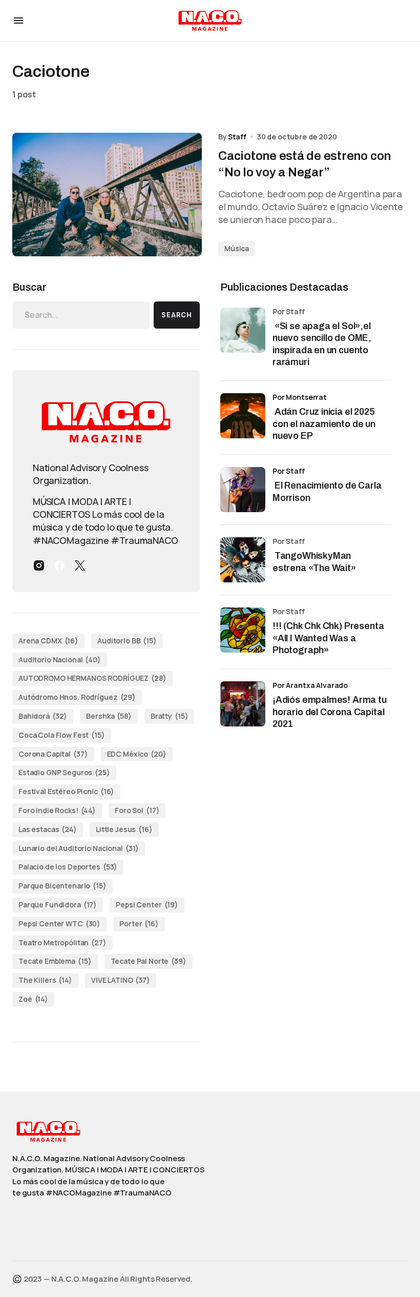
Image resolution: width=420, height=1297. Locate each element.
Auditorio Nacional (59, 659)
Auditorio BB (127, 640)
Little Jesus (124, 829)
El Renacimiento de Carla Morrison (327, 491)
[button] (18, 20)
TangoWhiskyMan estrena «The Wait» (315, 562)
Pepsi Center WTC (59, 923)
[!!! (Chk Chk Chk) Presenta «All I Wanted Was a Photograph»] (242, 630)
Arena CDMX (48, 640)
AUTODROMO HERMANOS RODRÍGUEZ (92, 678)
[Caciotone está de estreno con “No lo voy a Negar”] (107, 195)
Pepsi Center (147, 904)
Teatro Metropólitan (62, 942)
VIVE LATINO (120, 980)
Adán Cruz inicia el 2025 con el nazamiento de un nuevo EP (323, 424)
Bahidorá (42, 716)
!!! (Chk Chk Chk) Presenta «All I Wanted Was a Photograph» (328, 638)
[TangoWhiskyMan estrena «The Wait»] (242, 559)
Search (176, 315)
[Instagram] (39, 565)
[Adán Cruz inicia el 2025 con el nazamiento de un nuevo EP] (242, 415)
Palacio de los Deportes (67, 867)
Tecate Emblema (55, 961)
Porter (139, 923)
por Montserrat (299, 397)
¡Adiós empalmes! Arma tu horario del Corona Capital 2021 (329, 712)
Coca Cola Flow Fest (61, 735)
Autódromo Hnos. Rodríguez (77, 697)
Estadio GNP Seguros (64, 772)
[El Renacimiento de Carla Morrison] (242, 489)
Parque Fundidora (57, 904)
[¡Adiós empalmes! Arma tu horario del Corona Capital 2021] (242, 703)
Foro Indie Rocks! (57, 810)
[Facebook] (59, 565)
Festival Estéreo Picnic (66, 791)
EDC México (136, 754)
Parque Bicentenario (62, 885)
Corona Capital (53, 754)
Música (236, 248)
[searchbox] (81, 314)
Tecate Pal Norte (148, 961)
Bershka (108, 716)
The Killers (45, 980)
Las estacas (47, 829)
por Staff (288, 471)
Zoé (33, 999)
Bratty (169, 716)
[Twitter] (80, 565)
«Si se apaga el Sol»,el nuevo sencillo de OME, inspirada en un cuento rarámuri (321, 344)
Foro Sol (137, 810)
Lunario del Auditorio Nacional (78, 848)
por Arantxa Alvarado (310, 685)
